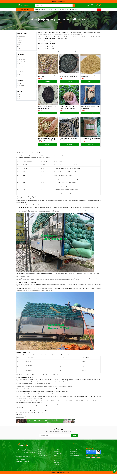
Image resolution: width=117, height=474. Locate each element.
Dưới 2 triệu (21, 56)
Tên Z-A (54, 51)
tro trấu (39, 38)
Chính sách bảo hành (74, 453)
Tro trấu (18, 48)
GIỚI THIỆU (43, 9)
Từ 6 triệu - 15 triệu (22, 61)
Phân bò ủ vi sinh (57, 449)
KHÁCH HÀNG (63, 9)
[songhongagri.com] (88, 457)
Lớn (19, 98)
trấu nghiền (97, 36)
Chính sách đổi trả (73, 451)
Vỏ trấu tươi (19, 40)
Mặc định (45, 51)
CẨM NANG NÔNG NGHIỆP (72, 9)
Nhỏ (19, 94)
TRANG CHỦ (37, 9)
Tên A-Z (49, 51)
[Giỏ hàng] (100, 5)
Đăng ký (74, 435)
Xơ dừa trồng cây (57, 462)
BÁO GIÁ (56, 9)
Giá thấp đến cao (64, 51)
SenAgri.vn (20, 83)
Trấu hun (18, 38)
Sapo (68, 472)
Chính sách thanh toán (74, 455)
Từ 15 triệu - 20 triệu (22, 63)
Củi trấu (18, 46)
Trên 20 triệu (21, 66)
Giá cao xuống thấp (72, 51)
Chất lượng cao (21, 74)
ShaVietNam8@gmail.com (24, 461)
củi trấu (50, 38)
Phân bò (55, 446)
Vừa (19, 96)
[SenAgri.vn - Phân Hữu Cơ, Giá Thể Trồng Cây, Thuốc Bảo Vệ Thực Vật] (23, 5)
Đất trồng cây (56, 464)
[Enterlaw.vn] (98, 457)
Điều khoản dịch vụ (73, 446)
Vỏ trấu (55, 455)
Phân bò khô (56, 448)
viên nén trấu (44, 38)
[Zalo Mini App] (93, 452)
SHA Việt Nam (21, 85)
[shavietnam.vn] (93, 457)
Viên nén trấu (19, 44)
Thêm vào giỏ (90, 113)
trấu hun (87, 36)
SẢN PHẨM (50, 9)
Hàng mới (58, 51)
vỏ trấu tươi (92, 36)
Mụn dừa (55, 460)
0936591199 (23, 459)
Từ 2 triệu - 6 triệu (22, 59)
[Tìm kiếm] (74, 5)
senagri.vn (22, 417)
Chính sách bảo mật (74, 448)
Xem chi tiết (47, 81)
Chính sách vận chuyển (74, 449)
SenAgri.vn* (58, 1)
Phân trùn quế (56, 451)
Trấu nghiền (19, 42)
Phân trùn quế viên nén (58, 453)
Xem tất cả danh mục (21, 36)
